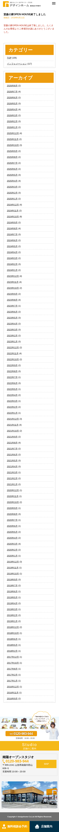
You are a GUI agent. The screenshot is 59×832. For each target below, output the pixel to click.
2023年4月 (12, 323)
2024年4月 (12, 252)
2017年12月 (13, 657)
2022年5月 (12, 389)
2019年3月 (12, 609)
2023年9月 (12, 294)
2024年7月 (12, 234)
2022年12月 (13, 347)
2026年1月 (12, 127)
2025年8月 (12, 157)
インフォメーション (17, 63)
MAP (46, 764)
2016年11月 (13, 692)
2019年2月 (12, 615)
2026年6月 (12, 97)
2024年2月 (12, 264)
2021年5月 (12, 460)
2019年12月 (13, 561)
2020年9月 (12, 508)
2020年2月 (12, 550)
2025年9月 (12, 151)
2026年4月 (12, 109)
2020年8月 (12, 514)
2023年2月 (12, 335)
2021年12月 (13, 419)
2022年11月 (13, 353)
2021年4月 (12, 466)
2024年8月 (12, 228)
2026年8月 (12, 85)
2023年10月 (13, 288)
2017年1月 (12, 680)
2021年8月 (12, 442)
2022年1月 (12, 413)
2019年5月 (12, 597)
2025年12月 (13, 133)
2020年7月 (12, 520)
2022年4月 (12, 395)
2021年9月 (12, 436)
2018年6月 (12, 639)
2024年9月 (12, 222)
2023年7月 (12, 306)
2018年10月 (13, 633)
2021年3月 (12, 472)
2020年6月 (12, 526)
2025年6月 (12, 169)
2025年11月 (13, 139)
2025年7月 (12, 163)
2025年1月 (12, 198)
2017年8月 (12, 669)
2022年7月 (12, 377)
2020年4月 (12, 538)
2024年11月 (13, 210)
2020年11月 (13, 496)
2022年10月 (13, 359)
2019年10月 (13, 573)
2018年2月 (12, 651)
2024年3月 (12, 258)
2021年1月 (12, 484)
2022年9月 (12, 365)
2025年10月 (13, 145)
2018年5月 (12, 645)
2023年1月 (12, 341)
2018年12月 (13, 627)
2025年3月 (12, 187)
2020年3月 (12, 544)
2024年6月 (12, 240)
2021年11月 (13, 425)
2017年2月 (12, 675)
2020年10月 (13, 502)
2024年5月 (12, 246)
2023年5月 (12, 317)
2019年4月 (12, 603)
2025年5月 (12, 175)
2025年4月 (12, 181)
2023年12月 (13, 276)
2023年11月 (13, 282)
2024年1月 (12, 270)
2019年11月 (13, 567)
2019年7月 (12, 585)
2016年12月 (13, 686)
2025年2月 (12, 193)
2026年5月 (12, 103)
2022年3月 (12, 401)
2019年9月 (12, 579)
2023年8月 (12, 300)
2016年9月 (12, 698)
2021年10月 (13, 431)
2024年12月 (13, 204)
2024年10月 (13, 216)
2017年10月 (13, 663)
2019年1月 (12, 621)
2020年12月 (13, 490)
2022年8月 (12, 371)
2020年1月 (12, 556)
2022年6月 (12, 383)
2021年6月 (12, 454)
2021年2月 (12, 478)
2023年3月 (12, 329)
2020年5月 (12, 532)
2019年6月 (12, 591)
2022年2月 (12, 407)
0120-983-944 (17, 761)
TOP (9, 58)
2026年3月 (12, 115)
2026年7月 (12, 91)
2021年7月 (12, 448)
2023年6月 (12, 312)
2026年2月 (12, 121)
